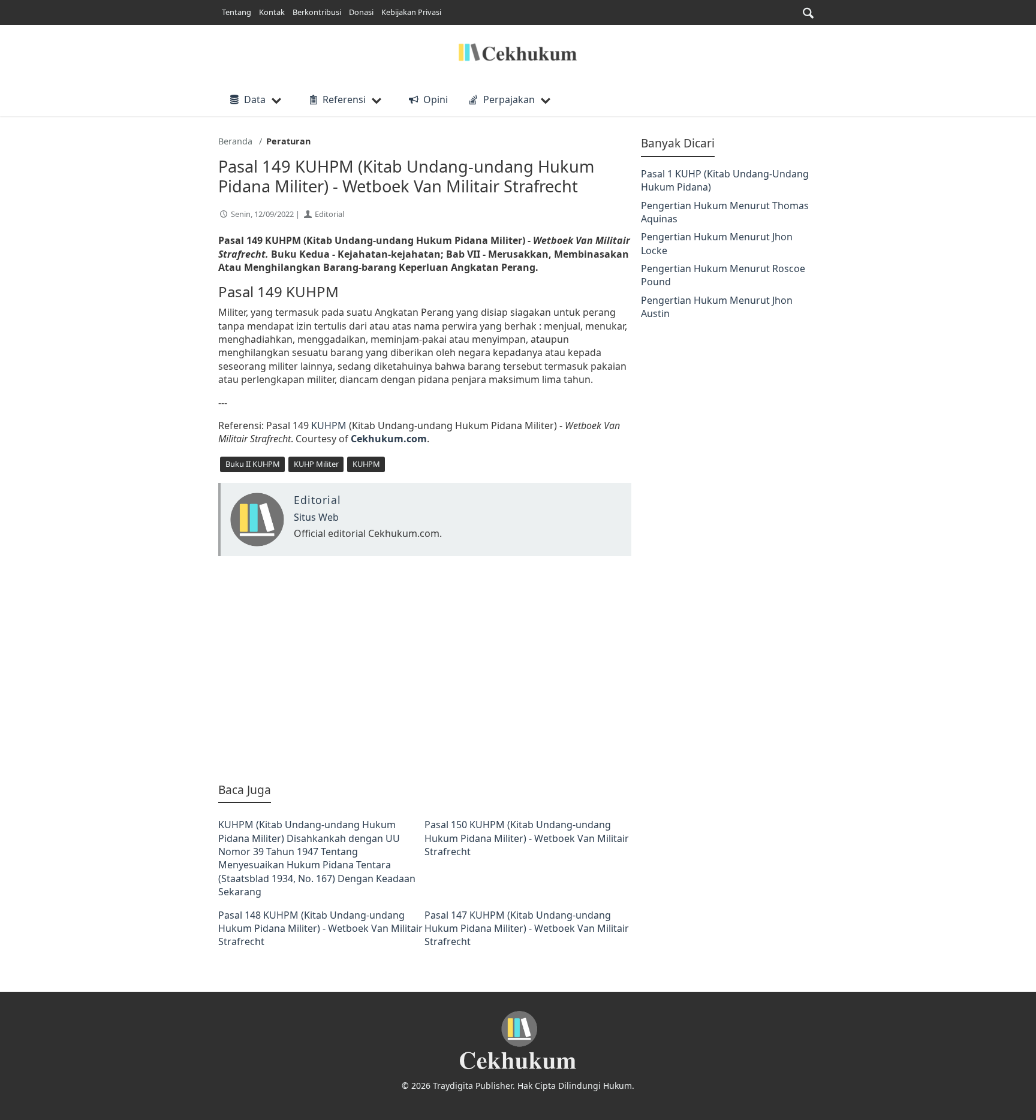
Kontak (272, 12)
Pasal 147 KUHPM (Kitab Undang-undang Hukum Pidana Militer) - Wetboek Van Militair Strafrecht (526, 928)
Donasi (361, 12)
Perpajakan (509, 99)
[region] (424, 669)
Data (255, 99)
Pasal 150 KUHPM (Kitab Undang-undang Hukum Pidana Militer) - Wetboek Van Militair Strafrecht (526, 838)
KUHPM (330, 425)
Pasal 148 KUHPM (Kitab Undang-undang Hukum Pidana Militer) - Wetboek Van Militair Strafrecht (320, 928)
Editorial (329, 214)
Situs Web (316, 517)
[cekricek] (518, 1040)
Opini (435, 99)
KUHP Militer (316, 463)
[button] (808, 12)
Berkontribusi (317, 12)
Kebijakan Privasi (411, 12)
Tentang (236, 12)
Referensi (344, 99)
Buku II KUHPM (252, 463)
